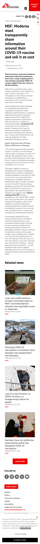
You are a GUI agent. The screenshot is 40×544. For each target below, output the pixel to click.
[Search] (38, 18)
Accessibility (8, 504)
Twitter (22, 477)
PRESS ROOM (11, 487)
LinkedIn (17, 477)
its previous (26, 124)
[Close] (37, 517)
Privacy (7, 495)
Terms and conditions (12, 498)
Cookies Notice (25, 528)
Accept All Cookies (20, 540)
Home (7, 21)
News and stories (16, 21)
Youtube (27, 477)
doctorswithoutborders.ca (14, 509)
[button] (38, 22)
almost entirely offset (19, 194)
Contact (7, 492)
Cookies (7, 501)
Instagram (11, 477)
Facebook (6, 477)
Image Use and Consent (13, 507)
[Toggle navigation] (25, 8)
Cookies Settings (20, 534)
